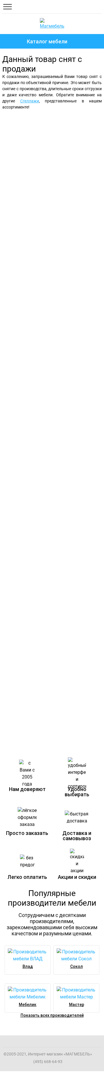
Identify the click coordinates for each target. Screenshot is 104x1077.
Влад (28, 966)
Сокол (76, 966)
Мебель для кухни (24, 451)
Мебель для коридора (31, 559)
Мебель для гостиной (45, 232)
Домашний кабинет (26, 666)
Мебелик (27, 1004)
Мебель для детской (29, 343)
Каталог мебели (47, 41)
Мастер (76, 1004)
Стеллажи (29, 101)
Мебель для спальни (44, 124)
